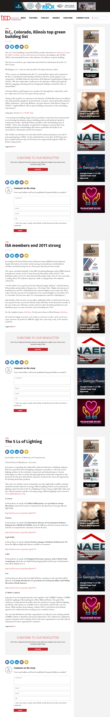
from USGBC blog (26, 113)
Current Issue (82, 18)
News (23, 18)
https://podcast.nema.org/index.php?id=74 (20, 513)
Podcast (45, 18)
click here (27, 312)
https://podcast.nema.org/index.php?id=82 (20, 532)
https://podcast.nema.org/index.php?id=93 (20, 549)
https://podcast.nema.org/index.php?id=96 (20, 588)
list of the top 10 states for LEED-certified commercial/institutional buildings (37, 53)
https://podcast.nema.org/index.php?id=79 (20, 568)
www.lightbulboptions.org (15, 494)
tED (14, 146)
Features (33, 18)
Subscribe (68, 18)
